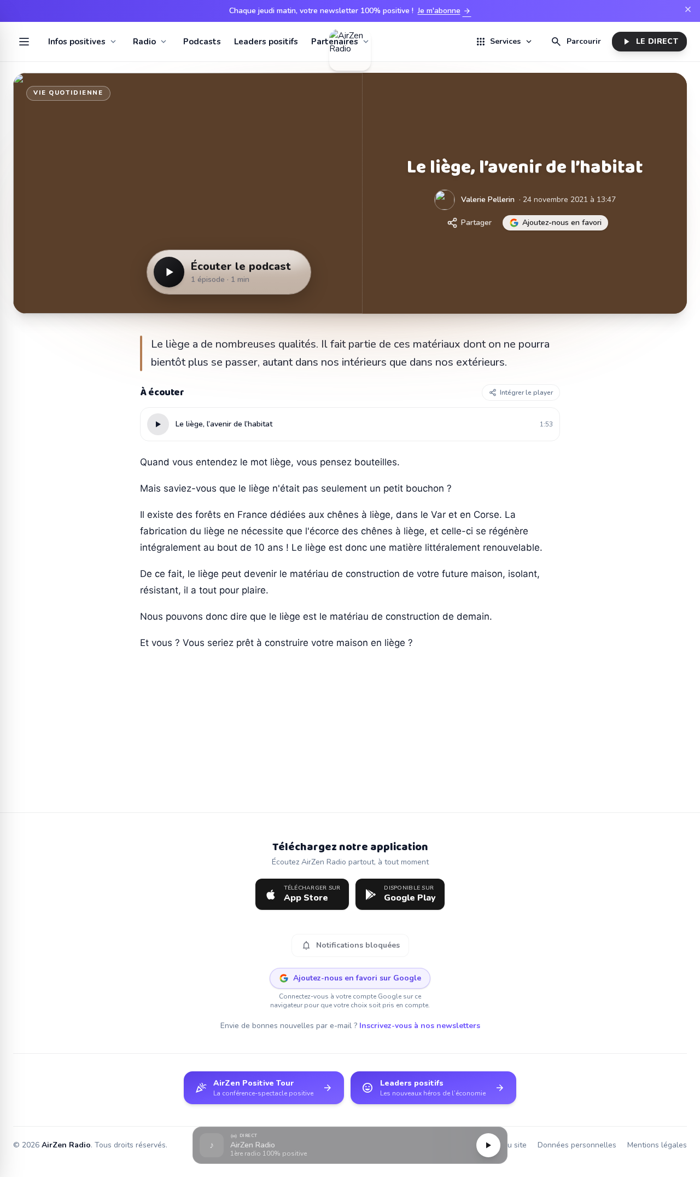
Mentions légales (657, 1145)
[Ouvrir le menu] (24, 42)
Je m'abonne (444, 10)
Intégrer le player (526, 392)
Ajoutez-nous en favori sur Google (357, 978)
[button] (350, 1145)
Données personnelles (577, 1145)
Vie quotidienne (68, 93)
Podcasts (202, 41)
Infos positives (77, 41)
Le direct (649, 41)
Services (504, 41)
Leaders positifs (266, 41)
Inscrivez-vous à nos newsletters (419, 1025)
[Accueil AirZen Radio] (350, 41)
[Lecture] (488, 1145)
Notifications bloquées (350, 945)
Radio (144, 41)
